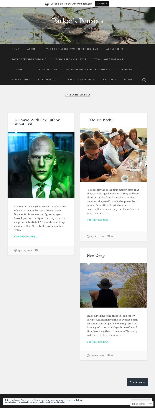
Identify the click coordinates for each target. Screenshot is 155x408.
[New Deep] (113, 285)
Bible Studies (21, 79)
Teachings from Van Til (110, 59)
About (31, 49)
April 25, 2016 (25, 250)
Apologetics (115, 49)
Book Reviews (48, 69)
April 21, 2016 (97, 236)
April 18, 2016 (97, 355)
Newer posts (136, 382)
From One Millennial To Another (88, 69)
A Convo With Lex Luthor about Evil (37, 122)
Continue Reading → (26, 237)
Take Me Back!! (100, 120)
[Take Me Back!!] (113, 155)
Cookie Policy (59, 402)
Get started (102, 4)
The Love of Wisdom (81, 79)
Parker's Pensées (77, 21)
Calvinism (125, 69)
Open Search (144, 80)
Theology (109, 79)
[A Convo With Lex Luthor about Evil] (41, 165)
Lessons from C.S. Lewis (70, 59)
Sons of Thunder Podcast (29, 59)
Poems (128, 79)
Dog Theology (21, 69)
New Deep (96, 255)
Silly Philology (49, 79)
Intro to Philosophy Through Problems (71, 49)
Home (15, 49)
